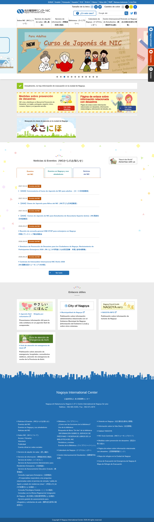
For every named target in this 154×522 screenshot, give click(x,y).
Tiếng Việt (103, 2)
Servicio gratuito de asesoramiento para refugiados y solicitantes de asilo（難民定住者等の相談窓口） (37, 502)
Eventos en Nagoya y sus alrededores (58, 172)
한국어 (87, 2)
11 (93, 79)
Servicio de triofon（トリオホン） (31, 460)
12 (97, 79)
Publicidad (22, 444)
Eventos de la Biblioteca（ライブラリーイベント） (77, 445)
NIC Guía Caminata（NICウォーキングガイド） (116, 436)
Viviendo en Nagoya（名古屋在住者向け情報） (128, 22)
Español (75, 2)
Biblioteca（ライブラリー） (77, 21)
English (57, 2)
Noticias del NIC (24, 430)
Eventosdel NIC (30, 172)
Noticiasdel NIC (86, 172)
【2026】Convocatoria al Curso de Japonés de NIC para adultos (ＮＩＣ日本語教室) (54, 191)
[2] (127, 7)
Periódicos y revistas (66, 442)
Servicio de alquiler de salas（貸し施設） (43, 22)
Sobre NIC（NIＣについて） (25, 21)
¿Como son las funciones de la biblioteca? (74, 424)
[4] (135, 7)
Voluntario (22, 441)
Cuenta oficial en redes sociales (30, 447)
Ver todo (59, 273)
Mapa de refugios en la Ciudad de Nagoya (114, 456)
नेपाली (110, 2)
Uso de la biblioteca (65, 427)
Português (66, 2)
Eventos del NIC (24, 424)
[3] (131, 7)
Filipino (94, 2)
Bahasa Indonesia (121, 2)
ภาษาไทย (132, 2)
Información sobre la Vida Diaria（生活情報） (115, 426)
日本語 (50, 2)
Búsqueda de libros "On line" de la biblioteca (75, 430)
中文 (81, 2)
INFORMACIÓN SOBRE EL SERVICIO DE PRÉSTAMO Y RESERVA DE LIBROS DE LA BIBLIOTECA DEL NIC (74, 436)
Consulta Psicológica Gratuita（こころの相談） (36, 490)
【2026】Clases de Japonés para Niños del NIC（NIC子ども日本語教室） (49, 203)
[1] (123, 7)
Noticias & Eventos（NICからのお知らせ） (34, 421)
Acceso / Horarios (25, 438)
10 (89, 79)
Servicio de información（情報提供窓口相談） (59, 22)
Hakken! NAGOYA (105, 431)
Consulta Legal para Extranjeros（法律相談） (35, 475)
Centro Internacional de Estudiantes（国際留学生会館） (111, 22)
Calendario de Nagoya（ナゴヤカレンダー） (94, 22)
